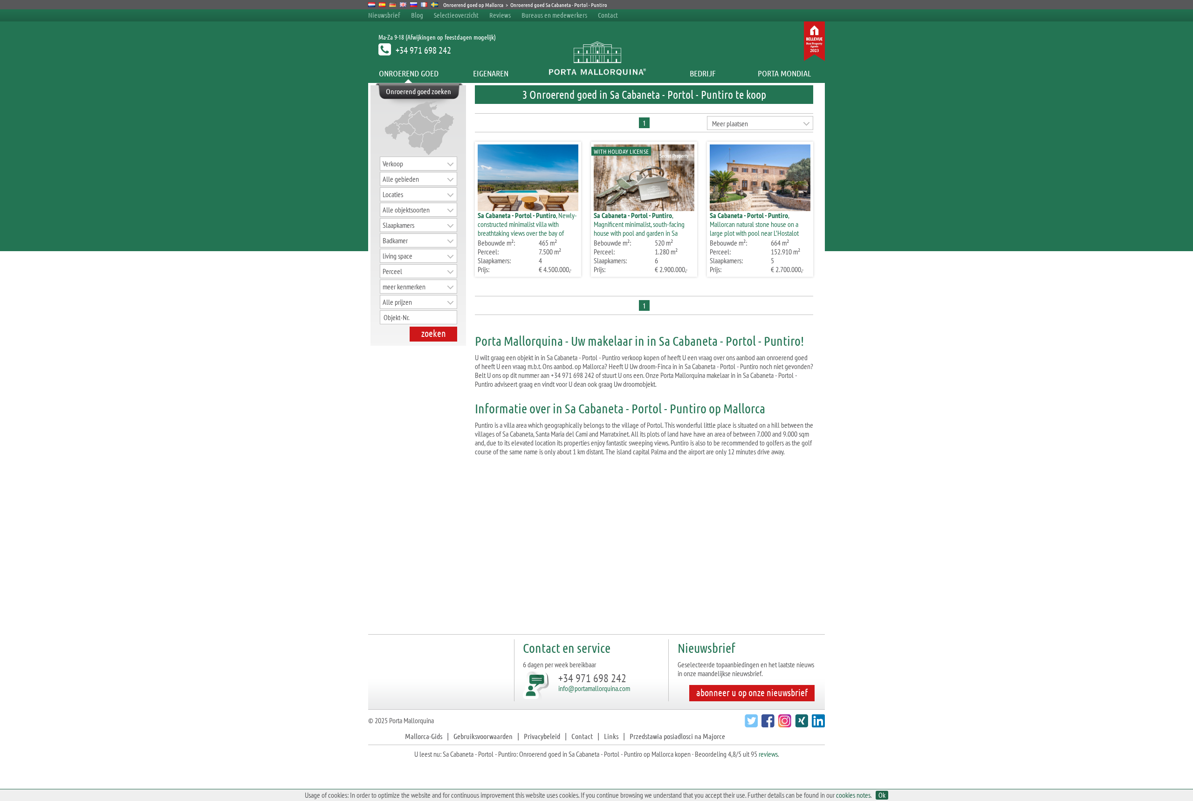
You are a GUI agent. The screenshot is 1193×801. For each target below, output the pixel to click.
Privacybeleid (542, 736)
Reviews (500, 15)
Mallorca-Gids (423, 736)
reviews (768, 754)
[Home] (597, 73)
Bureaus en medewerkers (555, 15)
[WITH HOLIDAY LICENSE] (644, 208)
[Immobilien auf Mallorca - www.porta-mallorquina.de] (392, 4)
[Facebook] (767, 724)
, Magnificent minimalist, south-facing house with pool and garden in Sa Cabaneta (639, 228)
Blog (417, 15)
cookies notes (853, 795)
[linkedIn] (817, 724)
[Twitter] (750, 724)
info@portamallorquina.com (594, 688)
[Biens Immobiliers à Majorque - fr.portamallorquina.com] (424, 4)
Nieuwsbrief (384, 15)
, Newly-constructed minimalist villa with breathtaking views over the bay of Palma (527, 228)
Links (611, 736)
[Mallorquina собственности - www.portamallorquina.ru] (413, 4)
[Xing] (800, 724)
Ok (881, 795)
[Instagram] (783, 724)
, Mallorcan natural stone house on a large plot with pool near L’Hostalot (754, 224)
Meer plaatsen (730, 123)
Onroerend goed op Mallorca (473, 4)
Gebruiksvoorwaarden (483, 736)
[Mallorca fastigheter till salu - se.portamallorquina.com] (434, 4)
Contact (608, 15)
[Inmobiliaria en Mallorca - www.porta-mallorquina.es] (382, 4)
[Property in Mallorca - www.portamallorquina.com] (403, 4)
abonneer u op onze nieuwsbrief (752, 692)
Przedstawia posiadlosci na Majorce (677, 736)
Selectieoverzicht (456, 15)
